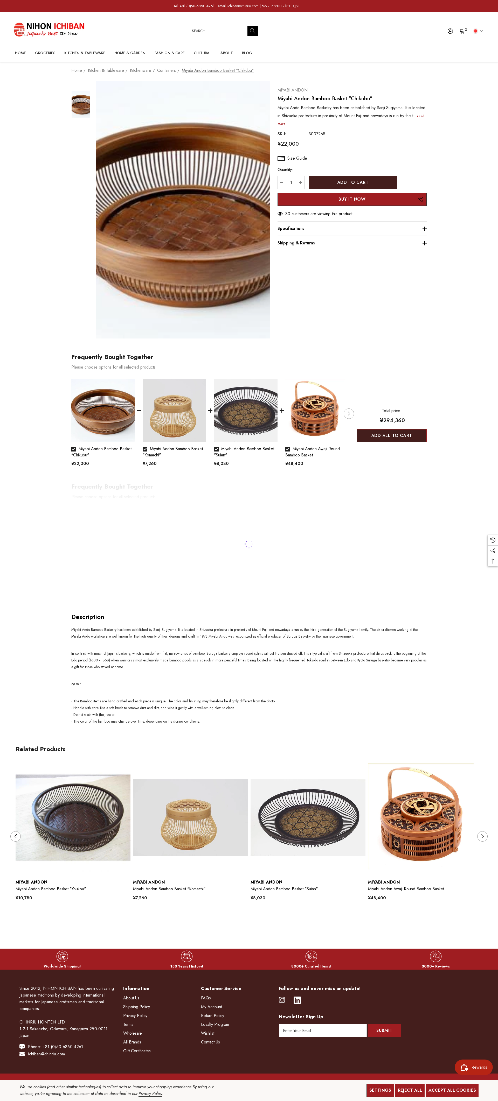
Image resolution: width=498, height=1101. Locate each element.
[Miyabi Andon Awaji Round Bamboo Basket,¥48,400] (425, 817)
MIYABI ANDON (293, 90)
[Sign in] (450, 31)
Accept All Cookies (452, 1090)
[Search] (252, 31)
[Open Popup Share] (420, 199)
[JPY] (476, 30)
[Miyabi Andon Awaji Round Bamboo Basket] (317, 410)
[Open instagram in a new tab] (282, 1000)
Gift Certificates (137, 1051)
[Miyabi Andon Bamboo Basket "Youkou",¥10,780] (73, 817)
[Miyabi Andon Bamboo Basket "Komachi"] (174, 410)
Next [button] (349, 413)
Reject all (410, 1090)
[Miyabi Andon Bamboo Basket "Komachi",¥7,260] (190, 817)
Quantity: (285, 170)
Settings (380, 1090)
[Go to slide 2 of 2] (253, 922)
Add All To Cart (391, 436)
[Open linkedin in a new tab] (297, 1000)
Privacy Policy (150, 1094)
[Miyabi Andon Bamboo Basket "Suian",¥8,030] (308, 817)
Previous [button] (71, 413)
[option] (103, 425)
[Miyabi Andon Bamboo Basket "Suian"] (246, 410)
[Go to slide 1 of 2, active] (245, 922)
